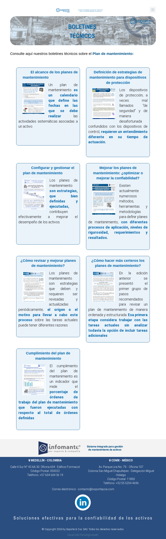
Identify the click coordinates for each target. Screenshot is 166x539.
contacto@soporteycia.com (96, 489)
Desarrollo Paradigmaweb (82, 534)
